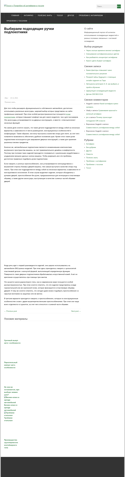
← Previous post (10, 311)
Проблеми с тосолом (16, 21)
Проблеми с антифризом (91, 15)
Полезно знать (45, 15)
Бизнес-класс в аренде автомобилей (10, 407)
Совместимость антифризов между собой (103, 128)
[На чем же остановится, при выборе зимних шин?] (42, 377)
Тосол (60, 15)
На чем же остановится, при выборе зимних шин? (11, 391)
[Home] (6, 15)
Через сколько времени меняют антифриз (103, 50)
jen (87, 117)
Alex (6, 98)
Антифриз (28, 15)
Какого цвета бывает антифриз (98, 61)
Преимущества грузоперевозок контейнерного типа (11, 444)
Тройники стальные (8, 419)
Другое (71, 15)
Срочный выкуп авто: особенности (12, 341)
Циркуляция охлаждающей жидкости (101, 91)
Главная (15, 15)
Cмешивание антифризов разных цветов (102, 54)
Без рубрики (91, 147)
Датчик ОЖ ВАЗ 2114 (94, 94)
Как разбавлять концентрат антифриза (101, 57)
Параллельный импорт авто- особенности (10, 365)
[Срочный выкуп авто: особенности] (42, 330)
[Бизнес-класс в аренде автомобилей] (42, 400)
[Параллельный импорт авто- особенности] (42, 352)
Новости (89, 154)
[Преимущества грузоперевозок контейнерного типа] (42, 430)
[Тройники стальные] (42, 414)
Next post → (76, 311)
